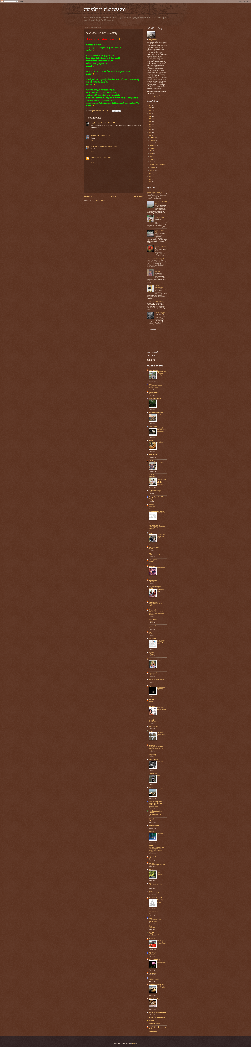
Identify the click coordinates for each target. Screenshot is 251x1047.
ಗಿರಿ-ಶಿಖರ (151, 731)
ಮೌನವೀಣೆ (151, 720)
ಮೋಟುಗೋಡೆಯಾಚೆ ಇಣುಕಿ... (156, 898)
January (152, 170)
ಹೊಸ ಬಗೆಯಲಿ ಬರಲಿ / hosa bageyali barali (155, 920)
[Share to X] (116, 111)
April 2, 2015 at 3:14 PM (110, 146)
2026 (150, 105)
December (153, 137)
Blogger (134, 1043)
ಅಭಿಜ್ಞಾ (150, 918)
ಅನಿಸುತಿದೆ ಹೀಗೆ (152, 721)
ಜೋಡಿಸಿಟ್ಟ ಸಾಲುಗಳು (154, 825)
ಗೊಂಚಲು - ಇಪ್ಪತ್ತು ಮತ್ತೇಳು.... (159, 231)
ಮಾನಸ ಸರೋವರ (153, 619)
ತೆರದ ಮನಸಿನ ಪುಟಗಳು (154, 525)
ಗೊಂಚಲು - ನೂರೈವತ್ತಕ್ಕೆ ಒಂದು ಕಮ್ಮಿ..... (156, 301)
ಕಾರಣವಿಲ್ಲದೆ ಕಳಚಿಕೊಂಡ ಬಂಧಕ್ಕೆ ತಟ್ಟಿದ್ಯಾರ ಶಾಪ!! (161, 429)
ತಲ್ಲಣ (150, 632)
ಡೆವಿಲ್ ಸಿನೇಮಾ (160, 462)
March (152, 162)
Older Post (138, 196)
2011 (150, 182)
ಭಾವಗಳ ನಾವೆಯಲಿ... (154, 547)
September (153, 145)
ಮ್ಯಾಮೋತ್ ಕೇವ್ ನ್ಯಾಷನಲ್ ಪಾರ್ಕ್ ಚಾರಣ (161, 536)
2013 (150, 176)
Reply (92, 130)
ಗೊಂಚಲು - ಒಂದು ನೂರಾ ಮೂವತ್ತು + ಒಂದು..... (161, 216)
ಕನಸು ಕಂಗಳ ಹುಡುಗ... (154, 959)
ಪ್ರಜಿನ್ (158, 775)
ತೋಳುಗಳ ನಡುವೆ (161, 567)
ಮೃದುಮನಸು (152, 745)
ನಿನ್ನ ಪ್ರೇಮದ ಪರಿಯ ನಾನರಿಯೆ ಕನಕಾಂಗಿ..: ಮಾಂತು (155, 386)
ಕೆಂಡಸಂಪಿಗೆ (151, 1020)
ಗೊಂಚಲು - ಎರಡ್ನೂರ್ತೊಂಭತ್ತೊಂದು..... (156, 259)
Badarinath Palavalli (97, 146)
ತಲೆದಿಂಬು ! (159, 1000)
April (151, 159)
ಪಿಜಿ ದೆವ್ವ (151, 500)
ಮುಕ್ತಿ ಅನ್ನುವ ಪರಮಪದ (154, 979)
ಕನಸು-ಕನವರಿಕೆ (152, 638)
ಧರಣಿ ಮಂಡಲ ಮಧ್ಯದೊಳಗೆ (155, 893)
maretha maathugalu (155, 398)
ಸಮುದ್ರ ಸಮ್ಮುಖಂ (153, 426)
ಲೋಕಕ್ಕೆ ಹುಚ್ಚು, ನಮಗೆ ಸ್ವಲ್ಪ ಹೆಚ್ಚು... (161, 986)
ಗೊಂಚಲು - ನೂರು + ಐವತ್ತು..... (157, 164)
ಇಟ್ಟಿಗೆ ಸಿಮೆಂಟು (152, 857)
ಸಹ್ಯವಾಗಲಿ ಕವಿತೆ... (161, 512)
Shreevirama (152, 973)
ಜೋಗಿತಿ (150, 926)
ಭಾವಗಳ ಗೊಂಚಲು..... (108, 9)
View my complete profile (154, 96)
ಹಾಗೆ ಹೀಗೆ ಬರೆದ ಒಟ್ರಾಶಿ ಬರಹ (156, 555)
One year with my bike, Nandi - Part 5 (161, 734)
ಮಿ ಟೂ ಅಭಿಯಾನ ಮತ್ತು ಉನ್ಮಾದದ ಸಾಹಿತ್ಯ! (161, 641)
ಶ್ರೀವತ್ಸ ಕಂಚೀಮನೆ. (153, 39)
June (151, 153)
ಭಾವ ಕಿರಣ (151, 863)
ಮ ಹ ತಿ (151, 787)
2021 (150, 119)
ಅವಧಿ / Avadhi (153, 454)
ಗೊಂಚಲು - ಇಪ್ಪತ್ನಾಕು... (160, 312)
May (151, 156)
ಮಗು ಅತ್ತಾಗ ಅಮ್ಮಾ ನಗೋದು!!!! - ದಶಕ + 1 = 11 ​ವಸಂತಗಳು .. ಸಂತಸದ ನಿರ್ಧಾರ (161, 481)
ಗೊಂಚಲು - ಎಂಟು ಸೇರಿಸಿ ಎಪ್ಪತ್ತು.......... (161, 202)
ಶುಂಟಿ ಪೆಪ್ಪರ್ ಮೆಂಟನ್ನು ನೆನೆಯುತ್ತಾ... (160, 872)
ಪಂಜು (150, 384)
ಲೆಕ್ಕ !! (150, 627)
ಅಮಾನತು (151, 393)
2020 (150, 121)
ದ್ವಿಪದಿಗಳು (151, 561)
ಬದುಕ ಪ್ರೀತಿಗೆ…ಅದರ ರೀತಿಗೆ (155, 814)
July (151, 151)
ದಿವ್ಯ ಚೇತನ (151, 652)
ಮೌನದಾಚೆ (151, 819)
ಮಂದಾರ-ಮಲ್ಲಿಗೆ (153, 580)
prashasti (93, 135)
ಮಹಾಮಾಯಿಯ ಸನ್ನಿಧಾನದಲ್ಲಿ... (161, 688)
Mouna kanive (153, 610)
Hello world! (152, 456)
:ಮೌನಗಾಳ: (151, 504)
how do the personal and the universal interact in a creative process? (157, 613)
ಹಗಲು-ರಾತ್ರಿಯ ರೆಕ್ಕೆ (153, 998)
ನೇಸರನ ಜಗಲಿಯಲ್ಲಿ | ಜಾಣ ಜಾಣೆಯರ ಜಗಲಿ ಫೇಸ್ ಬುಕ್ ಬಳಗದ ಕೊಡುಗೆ (155, 803)
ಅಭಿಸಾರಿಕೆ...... (152, 440)
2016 (150, 132)
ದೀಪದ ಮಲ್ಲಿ (152, 883)
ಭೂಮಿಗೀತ (151, 932)
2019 (150, 124)
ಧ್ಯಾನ (150, 827)
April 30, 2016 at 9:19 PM (104, 157)
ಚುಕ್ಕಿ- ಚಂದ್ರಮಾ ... (153, 953)
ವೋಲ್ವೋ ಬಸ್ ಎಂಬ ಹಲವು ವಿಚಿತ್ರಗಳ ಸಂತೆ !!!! (161, 942)
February (153, 167)
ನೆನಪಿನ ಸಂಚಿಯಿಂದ (153, 370)
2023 (150, 113)
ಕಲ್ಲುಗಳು (151, 633)
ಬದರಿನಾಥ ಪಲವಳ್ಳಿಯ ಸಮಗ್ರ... (156, 511)
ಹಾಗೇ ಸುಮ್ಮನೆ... (152, 461)
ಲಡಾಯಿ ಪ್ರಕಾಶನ (153, 560)
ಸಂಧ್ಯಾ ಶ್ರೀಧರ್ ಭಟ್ (95, 123)
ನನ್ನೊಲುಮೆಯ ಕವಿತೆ (153, 673)
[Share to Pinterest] (120, 111)
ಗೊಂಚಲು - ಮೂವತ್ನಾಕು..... (158, 270)
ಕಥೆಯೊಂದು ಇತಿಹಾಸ (153, 806)
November (153, 140)
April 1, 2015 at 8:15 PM (103, 135)
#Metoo (151, 701)
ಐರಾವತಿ (151, 978)
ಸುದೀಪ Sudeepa (153, 759)
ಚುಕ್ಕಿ (150, 553)
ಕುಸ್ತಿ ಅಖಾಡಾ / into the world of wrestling (161, 373)
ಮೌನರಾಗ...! (152, 832)
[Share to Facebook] (118, 111)
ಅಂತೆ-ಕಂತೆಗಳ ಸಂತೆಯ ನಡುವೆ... (157, 984)
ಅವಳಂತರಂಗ (160, 761)
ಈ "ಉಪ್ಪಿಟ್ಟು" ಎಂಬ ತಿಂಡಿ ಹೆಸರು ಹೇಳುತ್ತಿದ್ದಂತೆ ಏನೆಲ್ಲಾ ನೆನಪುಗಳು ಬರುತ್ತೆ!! (156, 748)
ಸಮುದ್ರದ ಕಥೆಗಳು (161, 789)
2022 (150, 116)
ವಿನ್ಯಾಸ (150, 659)
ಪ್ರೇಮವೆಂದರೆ (160, 442)
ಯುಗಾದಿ (151, 548)
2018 (150, 127)
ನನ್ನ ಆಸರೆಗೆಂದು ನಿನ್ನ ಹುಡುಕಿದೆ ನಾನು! (157, 864)
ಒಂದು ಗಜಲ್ (152, 954)
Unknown (93, 157)
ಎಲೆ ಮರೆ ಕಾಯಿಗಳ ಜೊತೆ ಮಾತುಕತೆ (157, 1012)
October (152, 143)
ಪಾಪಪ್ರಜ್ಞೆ (151, 913)
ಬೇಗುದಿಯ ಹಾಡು (153, 1031)
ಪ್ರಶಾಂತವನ (151, 533)
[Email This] (113, 111)
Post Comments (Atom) (98, 200)
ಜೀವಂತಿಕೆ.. (151, 681)
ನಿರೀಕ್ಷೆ (150, 820)
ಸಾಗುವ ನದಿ (151, 674)
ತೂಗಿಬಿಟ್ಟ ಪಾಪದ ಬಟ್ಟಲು (154, 934)
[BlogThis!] (115, 111)
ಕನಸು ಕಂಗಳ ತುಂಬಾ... (154, 912)
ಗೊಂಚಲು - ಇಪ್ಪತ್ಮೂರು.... (161, 246)
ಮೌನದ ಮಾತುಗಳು (153, 726)
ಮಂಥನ (151, 845)
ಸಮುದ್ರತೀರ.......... (153, 602)
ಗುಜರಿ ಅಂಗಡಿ (152, 706)
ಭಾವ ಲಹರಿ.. (152, 699)
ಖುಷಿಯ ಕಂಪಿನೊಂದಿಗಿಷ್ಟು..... (161, 961)
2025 (150, 108)
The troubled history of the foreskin (160, 901)
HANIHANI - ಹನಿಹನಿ (154, 1023)
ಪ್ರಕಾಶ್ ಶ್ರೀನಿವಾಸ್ (153, 773)
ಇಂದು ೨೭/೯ (151, 581)
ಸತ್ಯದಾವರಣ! (152, 927)
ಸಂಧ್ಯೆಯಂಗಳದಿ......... (154, 626)
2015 (150, 135)
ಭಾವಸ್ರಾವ (151, 891)
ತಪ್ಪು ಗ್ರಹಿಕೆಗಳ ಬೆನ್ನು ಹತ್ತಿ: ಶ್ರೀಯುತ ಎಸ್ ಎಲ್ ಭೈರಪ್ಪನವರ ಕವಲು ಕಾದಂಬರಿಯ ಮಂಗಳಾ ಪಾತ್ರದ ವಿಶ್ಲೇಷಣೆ (156, 850)
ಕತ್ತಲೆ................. (152, 858)
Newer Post (88, 196)
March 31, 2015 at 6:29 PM (108, 123)
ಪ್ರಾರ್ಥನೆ (159, 660)
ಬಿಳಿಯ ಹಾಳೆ (151, 654)
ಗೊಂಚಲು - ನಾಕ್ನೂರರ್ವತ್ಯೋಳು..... (160, 286)
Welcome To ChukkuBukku (157, 1017)
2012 (150, 179)
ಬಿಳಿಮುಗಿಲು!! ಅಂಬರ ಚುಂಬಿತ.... (157, 412)
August (152, 148)
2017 (150, 129)
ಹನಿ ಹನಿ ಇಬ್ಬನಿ (160, 833)
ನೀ (157, 400)
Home (113, 196)
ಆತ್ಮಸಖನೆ (151, 621)
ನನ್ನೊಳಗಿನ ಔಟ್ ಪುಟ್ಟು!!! (155, 490)
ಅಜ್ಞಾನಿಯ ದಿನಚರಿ (153, 392)
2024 (150, 110)
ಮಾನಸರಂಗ (152, 939)
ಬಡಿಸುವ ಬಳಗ (152, 506)
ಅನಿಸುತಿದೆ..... (152, 869)
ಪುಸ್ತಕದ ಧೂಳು (152, 492)
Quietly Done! (160, 414)
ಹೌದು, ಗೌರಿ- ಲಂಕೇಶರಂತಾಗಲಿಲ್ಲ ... (161, 709)
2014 (150, 174)
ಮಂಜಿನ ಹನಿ (152, 566)
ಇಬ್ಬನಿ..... (151, 685)
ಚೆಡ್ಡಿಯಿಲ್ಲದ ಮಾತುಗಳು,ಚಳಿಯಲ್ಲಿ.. (157, 679)
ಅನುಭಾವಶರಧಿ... (153, 754)
